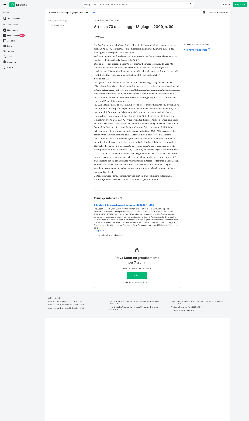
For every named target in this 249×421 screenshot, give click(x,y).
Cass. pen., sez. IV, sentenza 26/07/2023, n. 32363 (66, 305)
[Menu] (4, 4)
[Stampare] (204, 12)
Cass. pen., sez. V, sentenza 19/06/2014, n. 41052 (66, 301)
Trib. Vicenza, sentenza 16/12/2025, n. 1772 (186, 310)
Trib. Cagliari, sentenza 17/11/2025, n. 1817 (186, 307)
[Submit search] (191, 4)
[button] (14, 30)
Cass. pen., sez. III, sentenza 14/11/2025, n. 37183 (66, 308)
